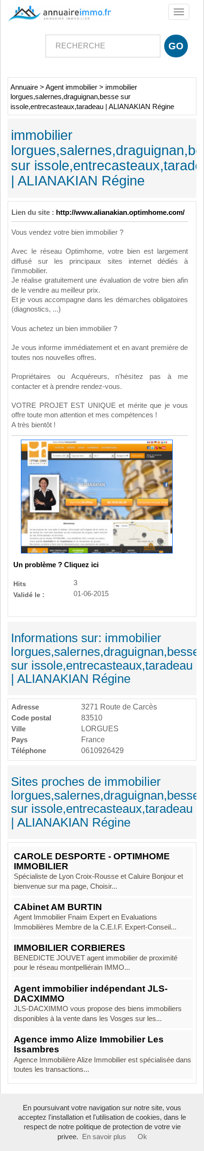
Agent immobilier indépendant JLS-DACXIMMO (90, 994)
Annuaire (24, 87)
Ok (142, 1137)
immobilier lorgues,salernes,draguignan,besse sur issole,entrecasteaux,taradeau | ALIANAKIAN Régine (92, 96)
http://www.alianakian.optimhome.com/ (120, 212)
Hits (19, 583)
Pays (19, 739)
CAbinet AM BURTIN (58, 907)
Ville (18, 728)
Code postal (31, 717)
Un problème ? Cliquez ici (56, 565)
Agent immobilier (71, 87)
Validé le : (29, 594)
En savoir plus (104, 1137)
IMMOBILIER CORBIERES (69, 948)
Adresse (25, 706)
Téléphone (28, 750)
